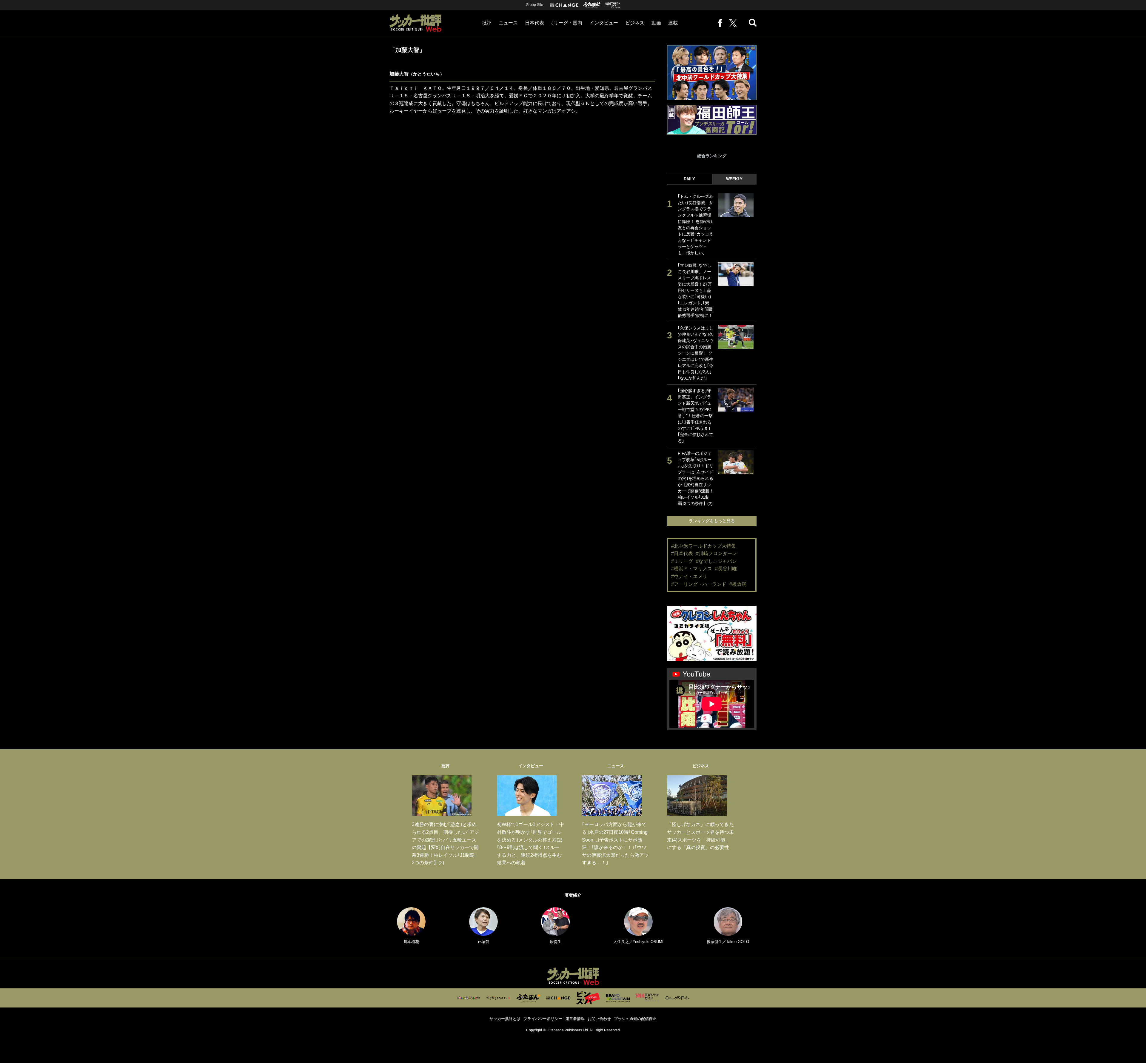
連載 (673, 22)
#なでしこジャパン (716, 561)
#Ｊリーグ (682, 561)
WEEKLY (734, 179)
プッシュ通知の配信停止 (635, 1018)
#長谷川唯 (726, 568)
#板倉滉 (737, 584)
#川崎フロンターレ (716, 553)
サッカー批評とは (504, 1018)
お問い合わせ (599, 1018)
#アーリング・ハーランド (698, 584)
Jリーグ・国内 (566, 22)
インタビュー (603, 22)
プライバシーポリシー (542, 1018)
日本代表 (534, 22)
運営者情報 (575, 1018)
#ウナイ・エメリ (689, 576)
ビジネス (634, 22)
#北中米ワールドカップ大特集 (703, 546)
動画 (656, 22)
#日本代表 (682, 553)
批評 (487, 22)
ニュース (508, 22)
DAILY (689, 179)
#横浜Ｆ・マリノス (691, 568)
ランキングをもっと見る (712, 520)
